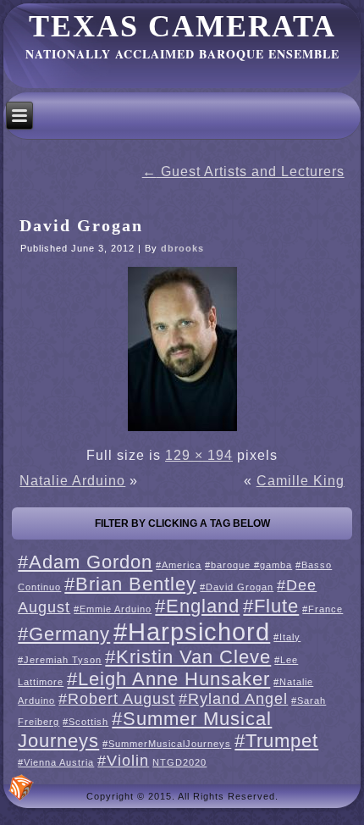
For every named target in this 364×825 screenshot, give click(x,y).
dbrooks (182, 248)
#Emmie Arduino (113, 609)
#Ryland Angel (233, 698)
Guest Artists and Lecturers (243, 171)
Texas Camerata (182, 26)
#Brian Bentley (130, 584)
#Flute (271, 606)
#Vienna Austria (56, 762)
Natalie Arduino (72, 480)
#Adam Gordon (85, 562)
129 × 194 (199, 455)
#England (197, 606)
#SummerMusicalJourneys (166, 744)
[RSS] (21, 787)
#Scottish (85, 722)
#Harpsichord (191, 631)
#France (322, 609)
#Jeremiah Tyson (60, 660)
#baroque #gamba (248, 565)
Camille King (300, 480)
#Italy (287, 637)
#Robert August (116, 698)
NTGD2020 (179, 762)
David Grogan (81, 225)
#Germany (64, 634)
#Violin (123, 760)
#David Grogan (236, 587)
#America (178, 565)
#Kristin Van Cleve (188, 656)
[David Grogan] (182, 430)
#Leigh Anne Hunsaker (168, 678)
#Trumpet (276, 740)
